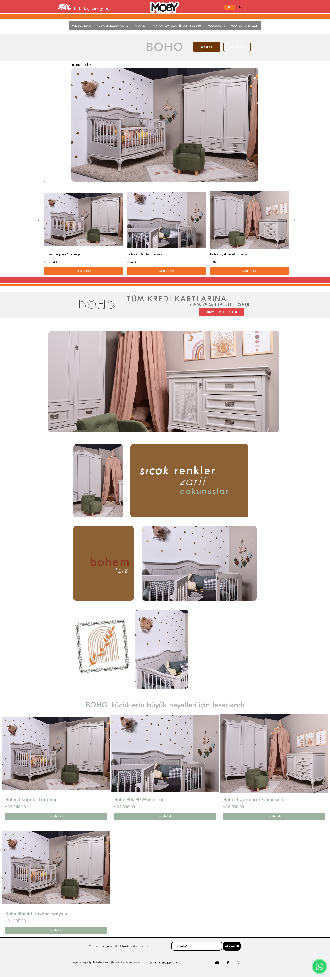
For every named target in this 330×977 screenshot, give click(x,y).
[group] (166, 232)
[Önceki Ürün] (38, 219)
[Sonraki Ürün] (294, 219)
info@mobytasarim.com (122, 962)
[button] (216, 25)
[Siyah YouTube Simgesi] (217, 962)
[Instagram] (238, 962)
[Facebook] (228, 962)
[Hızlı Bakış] (83, 219)
